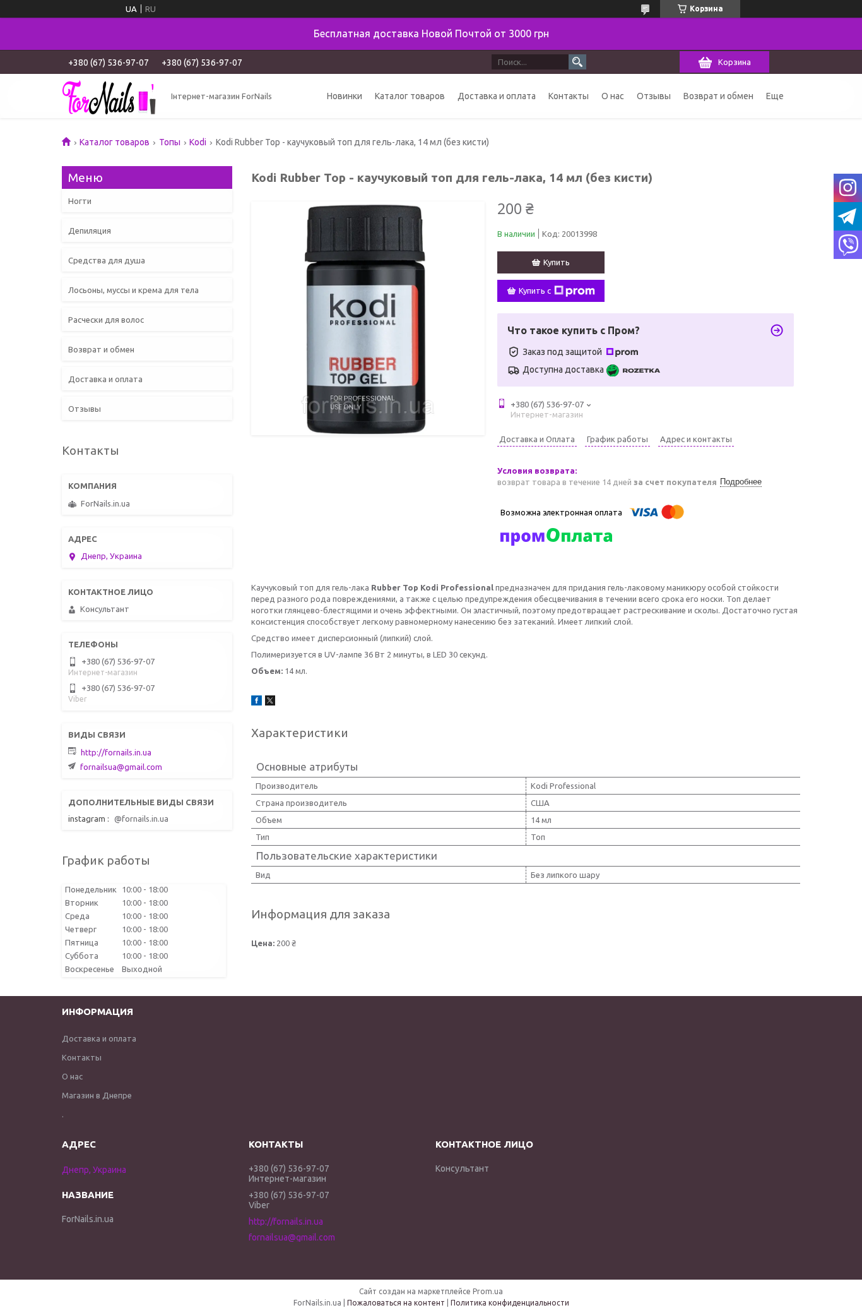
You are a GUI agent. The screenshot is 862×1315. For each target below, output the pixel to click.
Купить (556, 262)
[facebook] (256, 702)
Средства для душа (106, 260)
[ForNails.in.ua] (109, 96)
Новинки (344, 96)
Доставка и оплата (497, 96)
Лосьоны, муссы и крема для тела (133, 289)
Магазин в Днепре (97, 1095)
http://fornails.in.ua (116, 752)
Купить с (535, 290)
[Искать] (577, 61)
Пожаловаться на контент (396, 1303)
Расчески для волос (106, 319)
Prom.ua (488, 1291)
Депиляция (89, 230)
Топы (169, 142)
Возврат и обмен (718, 96)
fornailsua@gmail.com (121, 766)
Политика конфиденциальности (510, 1303)
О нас (612, 96)
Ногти (80, 200)
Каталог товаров (410, 96)
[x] (270, 702)
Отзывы (654, 96)
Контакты (568, 96)
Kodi (197, 142)
